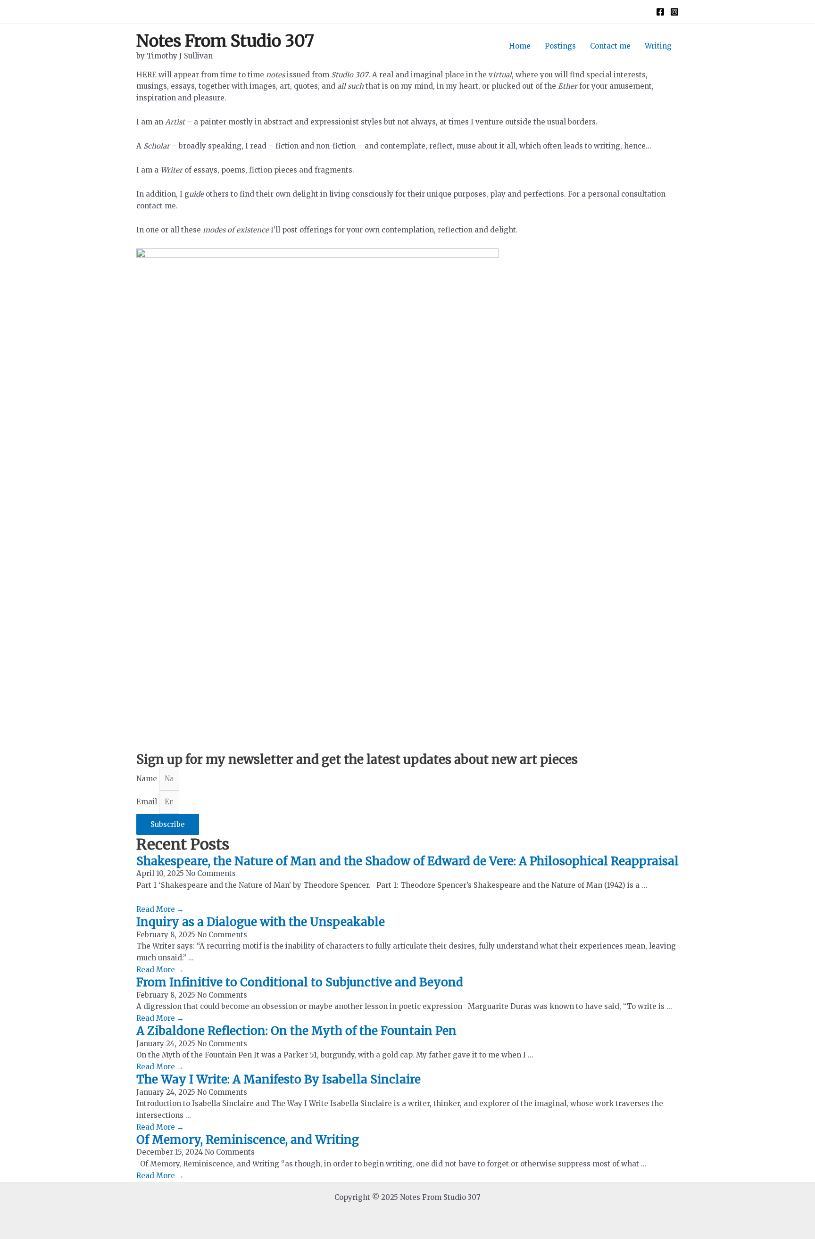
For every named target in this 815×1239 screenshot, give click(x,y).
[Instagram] (674, 12)
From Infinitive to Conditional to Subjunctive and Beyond (299, 982)
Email (147, 801)
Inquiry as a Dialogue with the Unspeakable (260, 922)
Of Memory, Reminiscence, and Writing (247, 1139)
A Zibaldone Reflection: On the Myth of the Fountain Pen (296, 1031)
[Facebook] (660, 12)
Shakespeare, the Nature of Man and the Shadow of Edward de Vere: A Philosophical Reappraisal (407, 861)
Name (147, 778)
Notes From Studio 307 (225, 41)
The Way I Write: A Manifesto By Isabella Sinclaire (278, 1079)
